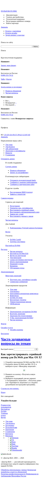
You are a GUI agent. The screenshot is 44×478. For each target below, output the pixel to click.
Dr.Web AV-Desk (16, 298)
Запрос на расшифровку (19, 173)
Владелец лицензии (17, 314)
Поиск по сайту (7, 42)
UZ (23, 135)
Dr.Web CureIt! (15, 240)
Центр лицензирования (19, 262)
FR (14, 135)
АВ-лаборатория (11, 149)
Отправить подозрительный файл (23, 180)
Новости (8, 153)
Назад (3, 392)
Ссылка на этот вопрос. (10, 388)
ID (29, 135)
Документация (11, 15)
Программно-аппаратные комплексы (24, 294)
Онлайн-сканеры (16, 330)
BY (26, 135)
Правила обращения (13, 91)
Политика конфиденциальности (13, 474)
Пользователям (11, 427)
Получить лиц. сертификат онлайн (23, 280)
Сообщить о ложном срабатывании (23, 182)
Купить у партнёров (13, 31)
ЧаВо (3, 79)
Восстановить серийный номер (22, 210)
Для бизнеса (10, 147)
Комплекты (14, 296)
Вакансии (9, 436)
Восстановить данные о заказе (21, 216)
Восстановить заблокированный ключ (24, 212)
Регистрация (15, 206)
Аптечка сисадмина (17, 242)
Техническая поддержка (15, 19)
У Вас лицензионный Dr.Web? (21, 318)
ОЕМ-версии (15, 304)
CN (5, 135)
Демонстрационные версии (20, 302)
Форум (9, 79)
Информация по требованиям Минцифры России (19, 475)
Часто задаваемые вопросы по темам (16, 341)
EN (8, 135)
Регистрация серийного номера (18, 21)
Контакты (9, 434)
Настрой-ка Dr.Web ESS (19, 253)
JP (18, 135)
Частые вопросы (11, 93)
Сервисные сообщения (19, 282)
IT (16, 135)
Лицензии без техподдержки (21, 316)
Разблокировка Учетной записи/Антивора (26, 228)
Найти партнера (12, 23)
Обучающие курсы (17, 268)
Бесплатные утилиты (18, 300)
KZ (20, 135)
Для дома (9, 145)
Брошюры (14, 266)
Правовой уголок (16, 264)
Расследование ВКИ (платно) (21, 192)
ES (11, 135)
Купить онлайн (11, 33)
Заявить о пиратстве (17, 194)
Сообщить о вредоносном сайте (22, 184)
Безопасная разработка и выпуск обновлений (18, 471)
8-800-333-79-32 (7, 75)
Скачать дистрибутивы (15, 17)
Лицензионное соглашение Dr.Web (23, 312)
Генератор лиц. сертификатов (21, 208)
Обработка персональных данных (14, 470)
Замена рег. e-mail (16, 214)
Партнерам (9, 430)
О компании (10, 155)
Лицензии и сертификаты (15, 151)
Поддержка (9, 425)
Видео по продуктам (18, 256)
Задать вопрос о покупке (14, 35)
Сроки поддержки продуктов (21, 260)
